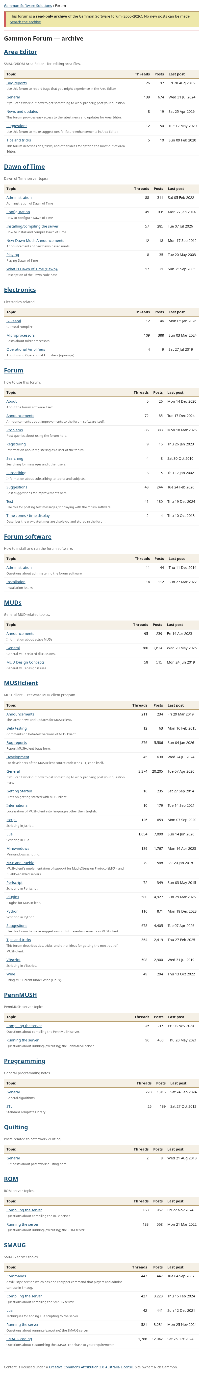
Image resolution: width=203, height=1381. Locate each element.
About (11, 401)
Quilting (16, 1127)
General (13, 96)
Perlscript (14, 882)
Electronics (20, 289)
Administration (19, 197)
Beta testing (16, 728)
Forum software (27, 536)
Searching (14, 458)
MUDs (13, 602)
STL (9, 1106)
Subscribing (16, 472)
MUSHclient (21, 683)
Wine (10, 973)
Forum (14, 370)
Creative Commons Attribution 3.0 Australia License (91, 1367)
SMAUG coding (19, 1338)
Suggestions (16, 125)
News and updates (22, 111)
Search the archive (25, 22)
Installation (15, 581)
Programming (25, 1061)
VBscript (13, 959)
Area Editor (20, 51)
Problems (14, 429)
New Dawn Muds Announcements (35, 240)
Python (12, 911)
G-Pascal (13, 320)
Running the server (22, 1039)
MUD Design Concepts (25, 662)
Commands (16, 1275)
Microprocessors (20, 335)
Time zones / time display (28, 515)
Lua (9, 833)
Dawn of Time (24, 166)
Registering (16, 443)
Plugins (12, 896)
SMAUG (15, 1245)
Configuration (18, 211)
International (17, 805)
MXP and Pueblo (20, 862)
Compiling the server (24, 1025)
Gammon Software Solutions (28, 5)
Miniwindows (17, 848)
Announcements (20, 415)
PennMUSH (20, 994)
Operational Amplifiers (25, 349)
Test (9, 501)
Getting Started (19, 790)
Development (17, 756)
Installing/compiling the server (32, 226)
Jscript (11, 819)
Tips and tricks (18, 140)
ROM (11, 1178)
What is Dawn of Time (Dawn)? (32, 268)
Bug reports (16, 82)
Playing (12, 254)
